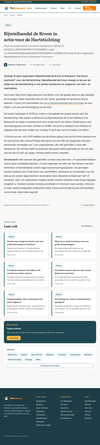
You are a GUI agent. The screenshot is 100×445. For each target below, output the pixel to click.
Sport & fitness (36, 355)
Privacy (88, 415)
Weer (62, 8)
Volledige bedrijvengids (50, 366)
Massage (28, 359)
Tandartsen (62, 355)
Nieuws (53, 8)
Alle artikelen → (87, 226)
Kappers (24, 355)
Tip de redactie (89, 205)
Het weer (64, 404)
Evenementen (65, 418)
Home (29, 8)
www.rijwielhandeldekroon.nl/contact (63, 103)
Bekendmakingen (67, 415)
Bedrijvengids (41, 8)
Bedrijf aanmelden (89, 8)
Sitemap (88, 418)
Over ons (88, 408)
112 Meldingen (66, 401)
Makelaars (50, 355)
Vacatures (64, 408)
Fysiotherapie (75, 355)
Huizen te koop (66, 411)
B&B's (38, 359)
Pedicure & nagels (14, 359)
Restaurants (12, 355)
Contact (78, 8)
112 (69, 8)
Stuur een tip (13, 338)
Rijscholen (88, 355)
